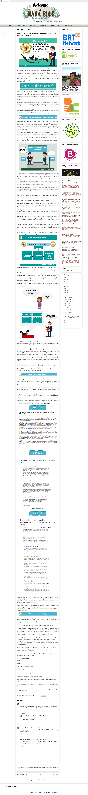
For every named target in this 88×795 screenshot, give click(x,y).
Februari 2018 (68, 312)
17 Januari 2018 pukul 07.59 (33, 727)
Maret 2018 (67, 310)
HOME (10, 25)
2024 (65, 281)
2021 (65, 286)
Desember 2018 (68, 294)
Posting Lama (55, 774)
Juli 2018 (67, 303)
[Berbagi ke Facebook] (44, 696)
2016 (65, 322)
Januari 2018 (68, 314)
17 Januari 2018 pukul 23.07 (41, 739)
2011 (65, 325)
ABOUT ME (21, 25)
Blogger (56, 792)
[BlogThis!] (42, 696)
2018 (65, 292)
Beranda (39, 774)
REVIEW (43, 25)
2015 (65, 324)
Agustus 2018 (68, 301)
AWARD (32, 25)
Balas (21, 710)
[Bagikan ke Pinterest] (45, 696)
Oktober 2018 (68, 297)
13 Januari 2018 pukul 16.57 (41, 715)
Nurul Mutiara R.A (28, 715)
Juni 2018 (67, 305)
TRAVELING (68, 25)
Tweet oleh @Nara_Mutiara (68, 270)
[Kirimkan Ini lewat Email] (41, 696)
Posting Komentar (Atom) (41, 780)
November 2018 (68, 295)
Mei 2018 (67, 307)
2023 (65, 283)
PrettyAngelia (23, 728)
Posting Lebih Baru (22, 774)
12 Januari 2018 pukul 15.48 (34, 704)
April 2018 (67, 309)
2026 (65, 277)
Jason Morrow (41, 792)
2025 (65, 279)
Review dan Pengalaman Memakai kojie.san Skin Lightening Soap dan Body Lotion (71, 225)
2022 (65, 284)
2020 (65, 288)
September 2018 (68, 299)
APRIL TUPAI (23, 704)
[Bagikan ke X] (43, 696)
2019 (65, 290)
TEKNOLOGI (54, 25)
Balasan (23, 713)
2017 (65, 320)
